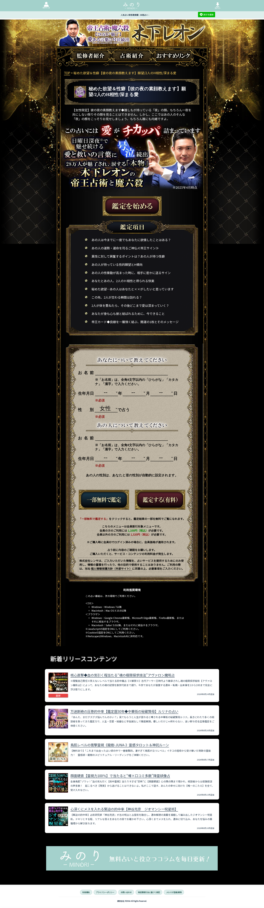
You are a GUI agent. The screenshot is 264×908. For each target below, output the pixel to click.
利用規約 (86, 892)
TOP (67, 73)
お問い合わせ (126, 892)
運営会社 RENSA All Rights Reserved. (132, 901)
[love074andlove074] (104, 500)
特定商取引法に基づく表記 (149, 892)
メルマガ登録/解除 (174, 892)
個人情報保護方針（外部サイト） (111, 568)
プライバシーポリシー (105, 892)
